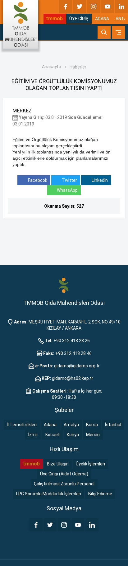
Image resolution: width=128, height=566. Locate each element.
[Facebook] (65, 6)
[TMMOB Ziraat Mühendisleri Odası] (64, 284)
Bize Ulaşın (58, 463)
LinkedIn (99, 180)
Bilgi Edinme (100, 493)
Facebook (37, 180)
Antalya (71, 424)
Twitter (69, 180)
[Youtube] (107, 6)
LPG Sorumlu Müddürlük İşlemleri (48, 493)
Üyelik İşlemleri (90, 463)
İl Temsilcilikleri (22, 424)
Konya (73, 434)
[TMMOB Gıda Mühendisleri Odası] (20, 24)
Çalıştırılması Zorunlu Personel (64, 483)
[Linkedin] (121, 6)
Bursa (92, 424)
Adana (50, 424)
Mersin (93, 434)
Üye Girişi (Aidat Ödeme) (64, 473)
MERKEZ (22, 111)
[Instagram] (93, 6)
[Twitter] (79, 6)
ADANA (102, 18)
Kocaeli (52, 434)
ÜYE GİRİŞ (79, 18)
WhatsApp (67, 190)
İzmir (33, 434)
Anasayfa (51, 66)
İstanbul (113, 424)
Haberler (78, 66)
